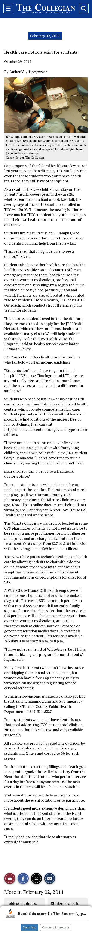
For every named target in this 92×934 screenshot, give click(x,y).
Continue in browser (55, 927)
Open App (29, 927)
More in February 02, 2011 (34, 891)
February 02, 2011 (45, 35)
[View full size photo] (46, 104)
